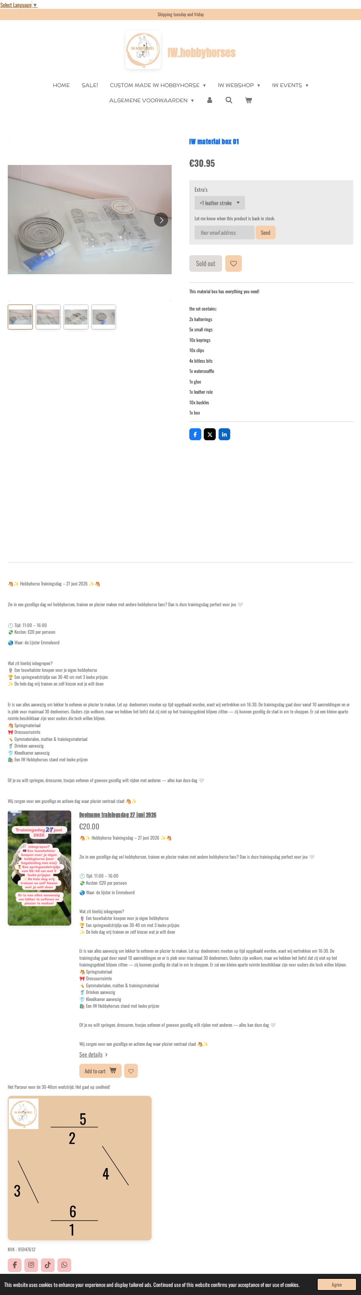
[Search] (229, 100)
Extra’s (201, 189)
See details (91, 1054)
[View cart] (248, 100)
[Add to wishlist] (233, 263)
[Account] (210, 100)
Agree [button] (337, 1284)
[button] (20, 317)
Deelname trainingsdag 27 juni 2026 (118, 815)
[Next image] (161, 220)
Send (265, 232)
